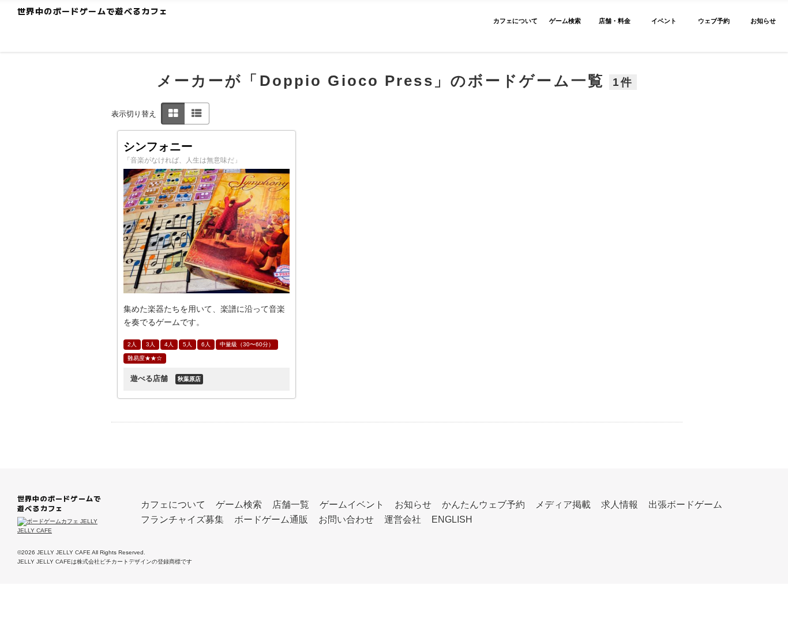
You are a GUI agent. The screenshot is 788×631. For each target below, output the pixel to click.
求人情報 (619, 504)
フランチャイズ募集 (182, 519)
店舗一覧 (290, 504)
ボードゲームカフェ (128, 32)
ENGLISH (451, 519)
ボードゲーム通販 (271, 519)
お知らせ (413, 504)
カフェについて (173, 504)
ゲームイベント (352, 504)
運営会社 (402, 519)
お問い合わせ (346, 519)
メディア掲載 (563, 504)
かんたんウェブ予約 (483, 504)
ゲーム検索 (239, 504)
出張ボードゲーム (685, 504)
